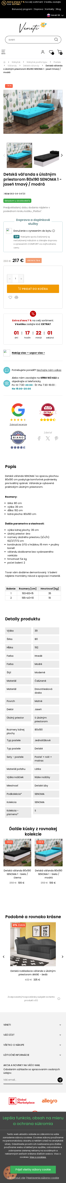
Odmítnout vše (16, 1177)
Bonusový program (22, 9)
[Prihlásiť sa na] (60, 1079)
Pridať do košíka (34, 289)
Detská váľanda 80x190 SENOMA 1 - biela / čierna (17, 874)
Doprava (38, 9)
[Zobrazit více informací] (53, 230)
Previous (4, 155)
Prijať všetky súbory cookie (33, 1169)
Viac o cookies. (38, 1157)
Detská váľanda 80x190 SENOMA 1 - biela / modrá (48, 874)
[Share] (39, 438)
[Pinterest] (56, 438)
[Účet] (43, 51)
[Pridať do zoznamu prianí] (11, 297)
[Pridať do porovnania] (18, 297)
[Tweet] (48, 438)
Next (61, 155)
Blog (58, 9)
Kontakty (49, 9)
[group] (33, 957)
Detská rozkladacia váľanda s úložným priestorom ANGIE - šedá (33, 972)
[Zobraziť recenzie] (47, 412)
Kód (7, 194)
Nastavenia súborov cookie (43, 1177)
